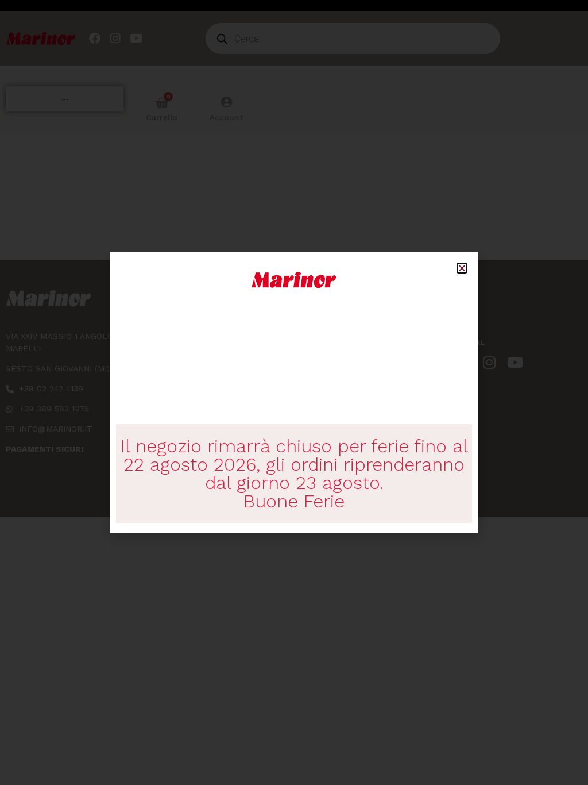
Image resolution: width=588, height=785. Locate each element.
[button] (462, 268)
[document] (294, 392)
